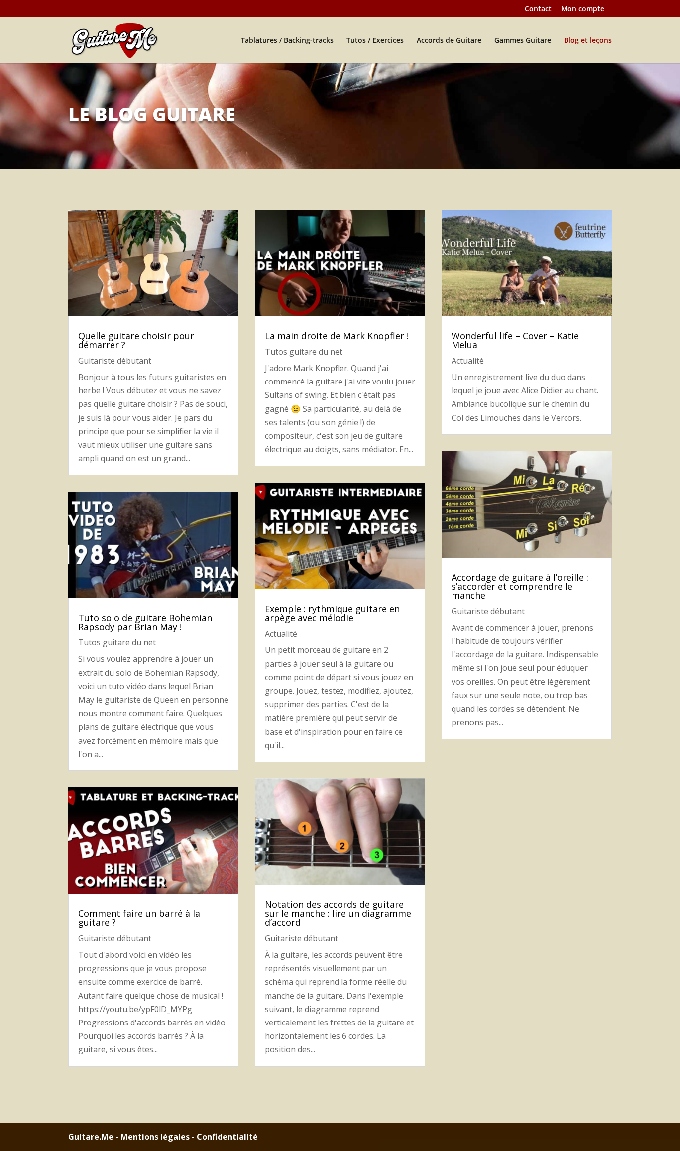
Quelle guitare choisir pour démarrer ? (136, 340)
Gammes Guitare (522, 41)
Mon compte (582, 9)
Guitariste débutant (114, 360)
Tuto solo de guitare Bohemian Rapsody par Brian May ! (145, 622)
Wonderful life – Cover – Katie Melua (515, 340)
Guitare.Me (90, 1136)
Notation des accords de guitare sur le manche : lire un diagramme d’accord (338, 913)
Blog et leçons (588, 41)
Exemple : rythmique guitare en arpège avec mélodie (332, 613)
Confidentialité (227, 1136)
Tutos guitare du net (117, 642)
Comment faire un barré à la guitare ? (139, 917)
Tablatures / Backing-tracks (287, 41)
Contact (538, 9)
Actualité (281, 633)
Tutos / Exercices (375, 41)
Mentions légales (155, 1136)
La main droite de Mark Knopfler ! (337, 336)
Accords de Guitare (449, 41)
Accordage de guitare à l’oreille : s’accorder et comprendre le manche (520, 586)
